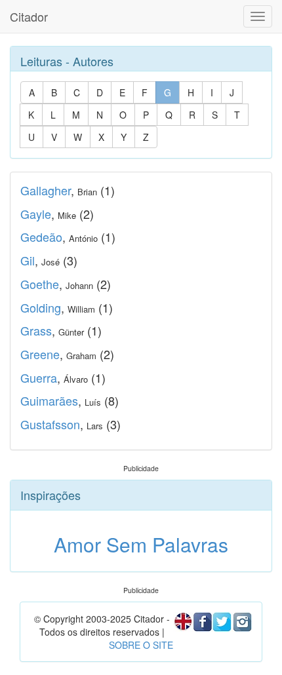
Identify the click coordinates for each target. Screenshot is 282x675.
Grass (36, 330)
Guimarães (49, 400)
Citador (29, 16)
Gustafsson (50, 424)
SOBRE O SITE (141, 644)
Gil (27, 260)
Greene (40, 353)
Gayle (35, 213)
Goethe (39, 283)
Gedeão (41, 236)
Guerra (38, 377)
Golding (40, 307)
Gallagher (45, 190)
